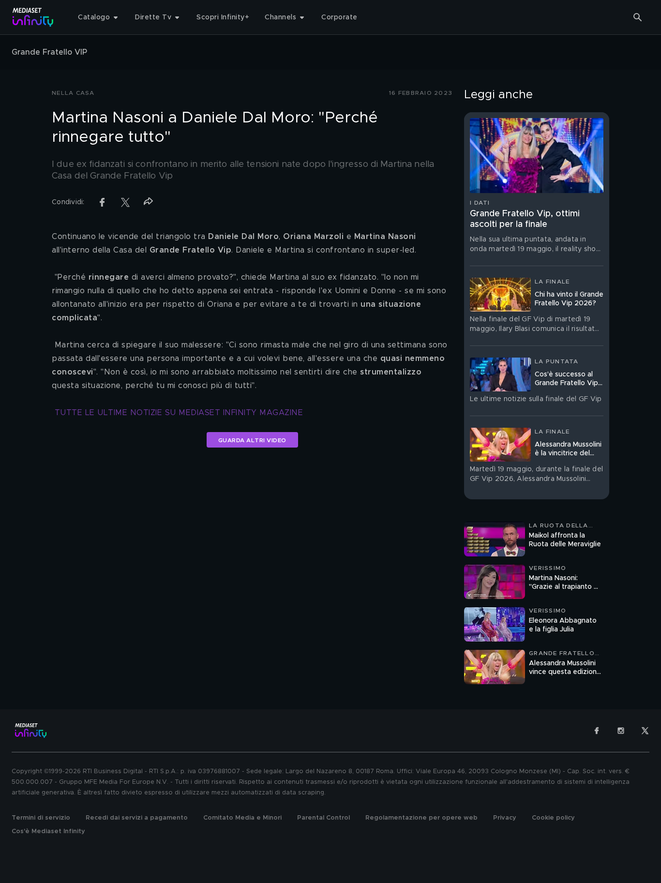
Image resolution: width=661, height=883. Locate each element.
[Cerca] (638, 17)
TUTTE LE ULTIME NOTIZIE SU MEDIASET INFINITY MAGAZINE (179, 413)
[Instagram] (620, 730)
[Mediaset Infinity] (33, 17)
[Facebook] (596, 730)
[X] (645, 730)
